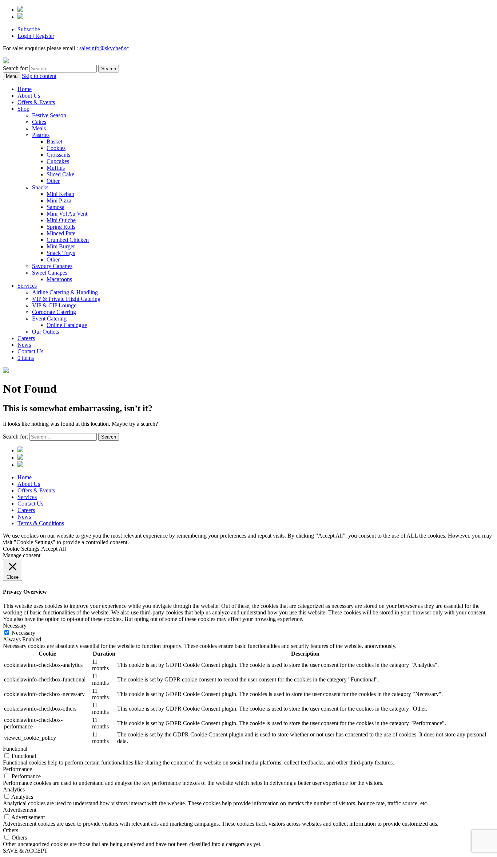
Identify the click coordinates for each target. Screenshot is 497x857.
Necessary (23, 633)
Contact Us (30, 351)
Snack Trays (61, 253)
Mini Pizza (59, 200)
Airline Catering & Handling (65, 292)
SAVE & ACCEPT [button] (25, 851)
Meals (39, 128)
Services (27, 286)
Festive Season (49, 115)
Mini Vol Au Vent (67, 214)
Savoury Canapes (52, 266)
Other (53, 181)
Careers (26, 338)
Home (24, 89)
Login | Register (35, 36)
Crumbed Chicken (68, 240)
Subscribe (28, 29)
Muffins (56, 168)
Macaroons (59, 279)
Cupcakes (58, 161)
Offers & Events (36, 102)
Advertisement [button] (19, 810)
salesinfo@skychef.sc (104, 48)
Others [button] (10, 830)
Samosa (55, 207)
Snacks (40, 187)
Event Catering (49, 318)
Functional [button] (15, 749)
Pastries (40, 135)
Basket (54, 141)
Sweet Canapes (49, 273)
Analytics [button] (14, 789)
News (24, 345)
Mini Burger (61, 246)
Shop (23, 109)
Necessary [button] (15, 625)
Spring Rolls (61, 227)
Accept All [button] (53, 549)
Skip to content (39, 76)
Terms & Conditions (40, 523)
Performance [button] (17, 769)
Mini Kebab (60, 194)
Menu (11, 76)
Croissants (58, 155)
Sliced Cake (60, 174)
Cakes (39, 122)
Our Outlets (45, 332)
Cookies (56, 148)
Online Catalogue (67, 325)
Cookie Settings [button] (21, 549)
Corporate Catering (54, 312)
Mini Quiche (61, 220)
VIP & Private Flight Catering (66, 299)
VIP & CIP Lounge (54, 305)
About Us (28, 96)
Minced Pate (61, 233)
